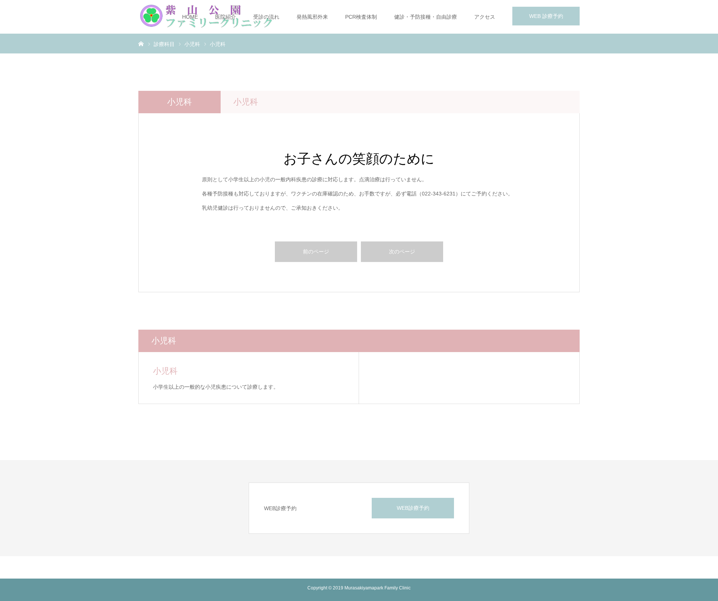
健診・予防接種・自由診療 (425, 17)
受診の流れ (266, 17)
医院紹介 (225, 17)
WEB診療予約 (413, 508)
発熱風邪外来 (312, 17)
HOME (190, 17)
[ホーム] (141, 43)
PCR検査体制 (361, 17)
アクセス (484, 17)
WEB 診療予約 (546, 16)
